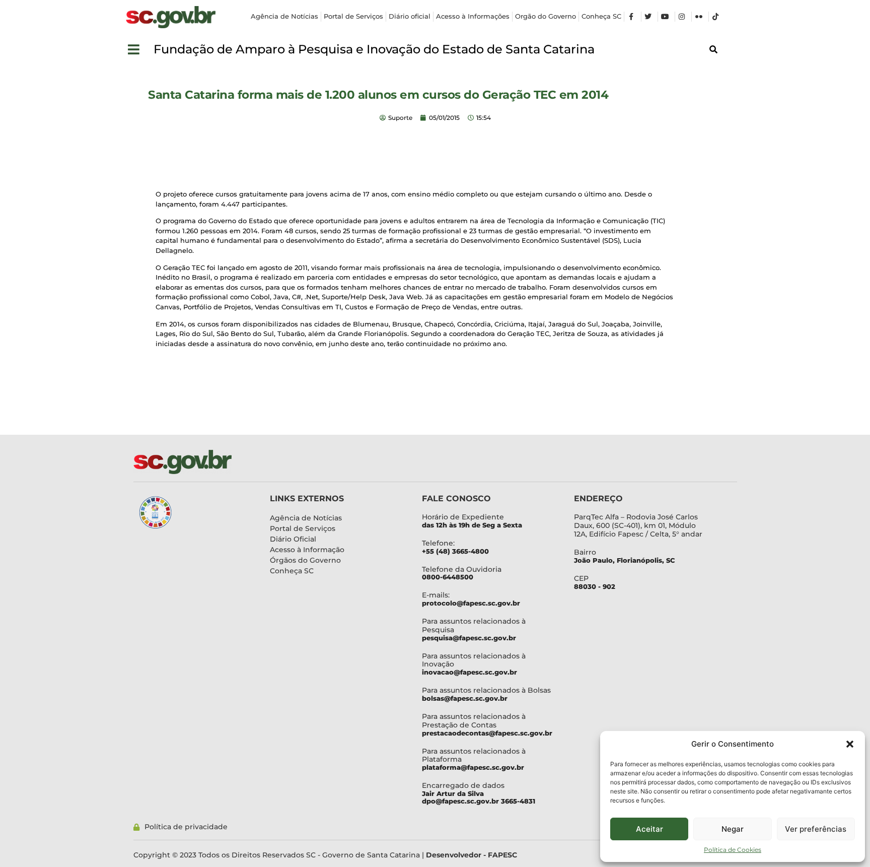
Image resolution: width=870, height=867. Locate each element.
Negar (732, 829)
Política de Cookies (732, 849)
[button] (850, 744)
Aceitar (649, 829)
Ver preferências (815, 829)
